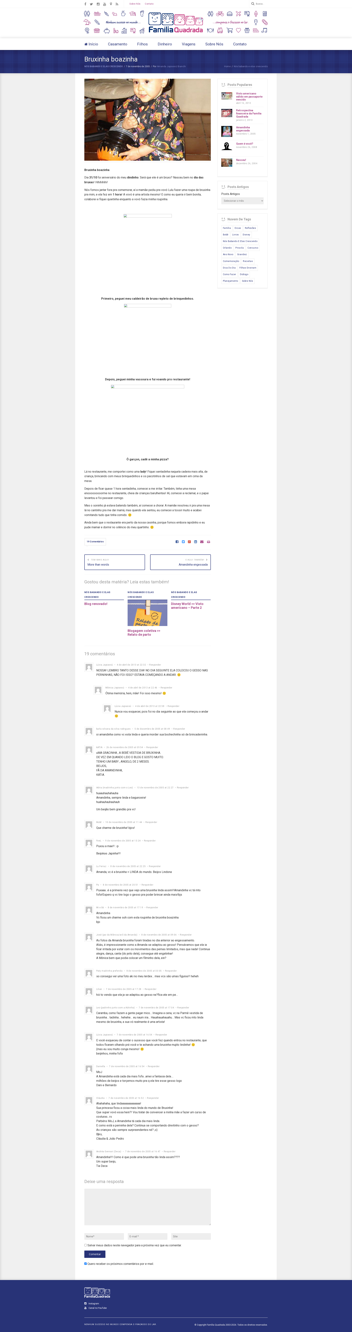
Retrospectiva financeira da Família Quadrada (248, 113)
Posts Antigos (230, 194)
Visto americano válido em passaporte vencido (249, 96)
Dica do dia (229, 268)
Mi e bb (100, 907)
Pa (97, 885)
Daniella (100, 1066)
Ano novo (228, 254)
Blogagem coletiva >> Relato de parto (144, 633)
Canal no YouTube (97, 1308)
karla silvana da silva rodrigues (113, 729)
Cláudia (100, 1098)
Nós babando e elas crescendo (103, 66)
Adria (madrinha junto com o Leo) (114, 787)
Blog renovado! (95, 604)
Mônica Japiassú (114, 687)
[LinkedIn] (195, 542)
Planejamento (230, 281)
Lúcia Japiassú (104, 665)
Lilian (99, 989)
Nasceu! (241, 160)
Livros (235, 234)
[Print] (208, 542)
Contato (149, 4)
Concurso (252, 248)
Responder (155, 665)
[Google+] (189, 542)
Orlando (227, 248)
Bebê (225, 234)
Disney (246, 234)
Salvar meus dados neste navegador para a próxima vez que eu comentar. (134, 1245)
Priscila (239, 248)
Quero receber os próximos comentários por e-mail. (120, 1264)
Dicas (238, 228)
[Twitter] (183, 542)
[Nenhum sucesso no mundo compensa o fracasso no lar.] (175, 33)
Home (227, 66)
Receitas (248, 261)
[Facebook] (177, 542)
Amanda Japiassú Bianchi (171, 66)
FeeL (98, 840)
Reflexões (250, 228)
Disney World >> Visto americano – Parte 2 (187, 606)
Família (227, 228)
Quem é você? (244, 143)
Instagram (93, 1303)
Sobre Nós (134, 4)
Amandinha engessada (243, 129)
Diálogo (244, 274)
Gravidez (242, 254)
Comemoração (231, 261)
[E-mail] (201, 542)
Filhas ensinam (247, 268)
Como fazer (229, 274)
